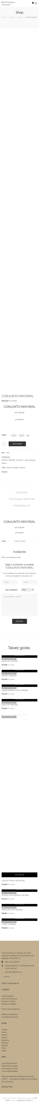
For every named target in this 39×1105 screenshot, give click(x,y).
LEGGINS (15, 467)
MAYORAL (11, 460)
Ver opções (19, 655)
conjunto (9, 467)
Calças (4, 1051)
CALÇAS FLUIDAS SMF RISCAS (13, 881)
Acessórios (6, 1040)
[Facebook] (9, 472)
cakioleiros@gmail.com (13, 972)
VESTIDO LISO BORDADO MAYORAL (15, 895)
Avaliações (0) (21, 505)
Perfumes (5, 1043)
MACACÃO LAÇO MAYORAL (12, 910)
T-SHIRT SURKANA (9, 924)
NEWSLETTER (7, 1087)
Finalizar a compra (8, 1001)
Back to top (34, 1099)
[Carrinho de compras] (31, 3)
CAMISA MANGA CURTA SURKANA (15, 690)
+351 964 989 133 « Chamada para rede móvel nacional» (19, 967)
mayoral (22, 467)
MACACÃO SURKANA (10, 661)
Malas (4, 1048)
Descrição (22, 492)
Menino (4, 1038)
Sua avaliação (11, 590)
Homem (4, 1030)
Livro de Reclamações (10, 1071)
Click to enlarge (34, 205)
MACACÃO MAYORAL (10, 705)
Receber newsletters (9, 1004)
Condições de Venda (9, 1063)
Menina (4, 1035)
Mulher (4, 1032)
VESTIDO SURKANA (9, 676)
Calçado (5, 1045)
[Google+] (17, 472)
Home (4, 17)
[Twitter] (13, 472)
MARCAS (20, 17)
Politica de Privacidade (10, 1066)
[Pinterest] (21, 472)
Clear (28, 435)
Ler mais (19, 889)
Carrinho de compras (9, 999)
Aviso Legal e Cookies (10, 1069)
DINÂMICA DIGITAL (24, 1100)
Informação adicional (21, 498)
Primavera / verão (22, 460)
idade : (4, 435)
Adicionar (17, 444)
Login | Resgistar (8, 996)
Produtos (12, 17)
